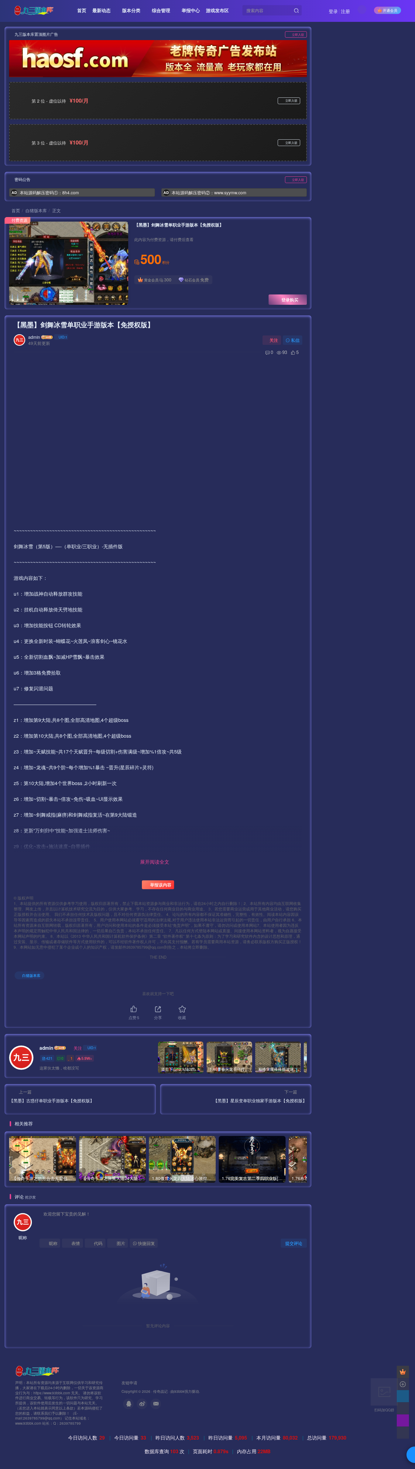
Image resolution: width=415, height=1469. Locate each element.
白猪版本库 (36, 210)
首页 (15, 210)
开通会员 (390, 10)
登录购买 (289, 300)
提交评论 (293, 1243)
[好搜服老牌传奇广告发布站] (158, 58)
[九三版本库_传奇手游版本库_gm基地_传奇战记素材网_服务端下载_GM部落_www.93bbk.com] (38, 1370)
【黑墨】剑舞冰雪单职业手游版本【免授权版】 (84, 324)
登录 (333, 11)
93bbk (179, 1391)
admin (34, 337)
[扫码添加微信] (403, 1408)
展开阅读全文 (154, 861)
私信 (295, 340)
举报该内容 (160, 885)
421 (49, 1058)
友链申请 (129, 1383)
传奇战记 (160, 1391)
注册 (345, 11)
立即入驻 (298, 34)
